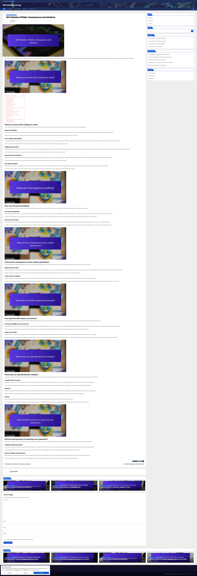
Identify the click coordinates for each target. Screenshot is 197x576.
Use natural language (9, 105)
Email (5, 527)
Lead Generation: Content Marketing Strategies (157, 38)
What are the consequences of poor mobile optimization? (14, 107)
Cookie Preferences (168, 573)
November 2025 (152, 75)
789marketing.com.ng (12, 5)
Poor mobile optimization (10, 99)
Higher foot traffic (8, 113)
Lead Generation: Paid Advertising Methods (157, 43)
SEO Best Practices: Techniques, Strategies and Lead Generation (161, 62)
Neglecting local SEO (9, 100)
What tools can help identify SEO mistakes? (12, 114)
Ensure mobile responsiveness (10, 121)
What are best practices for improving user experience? (14, 119)
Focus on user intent (9, 106)
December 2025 (152, 73)
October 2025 (151, 78)
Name (5, 521)
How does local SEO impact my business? (12, 111)
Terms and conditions (182, 573)
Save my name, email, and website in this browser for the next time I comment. (19, 539)
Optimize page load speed (10, 120)
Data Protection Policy (175, 573)
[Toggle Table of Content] (22, 96)
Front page (9, 9)
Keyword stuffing (8, 98)
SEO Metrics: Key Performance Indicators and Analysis (18, 464)
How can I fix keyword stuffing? (10, 104)
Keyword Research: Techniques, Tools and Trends (115, 487)
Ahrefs (7, 118)
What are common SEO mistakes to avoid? (12, 97)
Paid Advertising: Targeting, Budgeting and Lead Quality (159, 54)
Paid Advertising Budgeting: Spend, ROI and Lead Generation (160, 57)
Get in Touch (18, 9)
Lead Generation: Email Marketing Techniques (157, 41)
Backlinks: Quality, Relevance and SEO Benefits (66, 487)
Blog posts (32, 9)
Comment (6, 499)
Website (5, 533)
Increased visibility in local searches (11, 112)
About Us (25, 9)
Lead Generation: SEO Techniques (10, 485)
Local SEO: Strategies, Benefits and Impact (133, 464)
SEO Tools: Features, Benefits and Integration (18, 487)
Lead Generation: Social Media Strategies (11, 557)
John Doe (13, 20)
